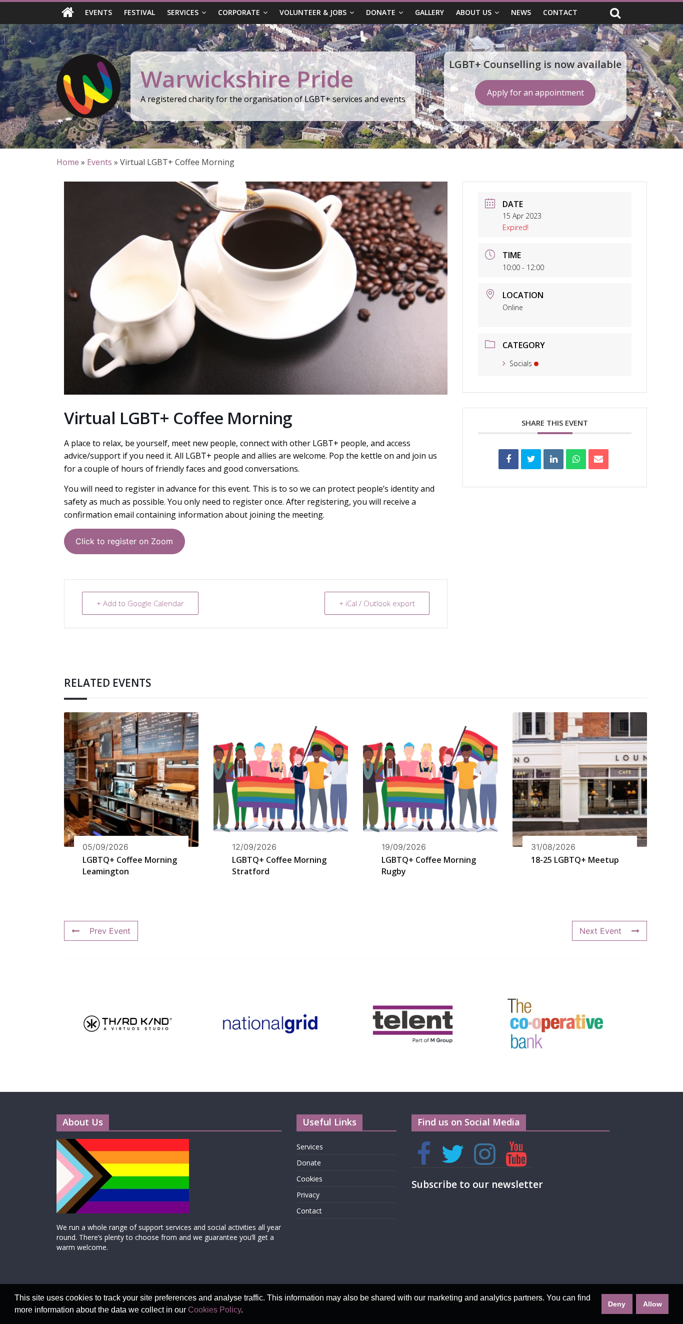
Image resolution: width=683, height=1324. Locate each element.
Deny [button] (617, 1304)
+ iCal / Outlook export (377, 603)
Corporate (239, 12)
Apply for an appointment (535, 92)
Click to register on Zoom (124, 541)
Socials (521, 363)
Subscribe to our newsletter (477, 1184)
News (521, 12)
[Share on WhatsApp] (576, 459)
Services (182, 12)
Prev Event (110, 931)
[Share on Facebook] (508, 459)
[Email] (598, 459)
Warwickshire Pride (247, 78)
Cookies (309, 1178)
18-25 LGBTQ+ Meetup (575, 859)
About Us (474, 12)
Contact (560, 12)
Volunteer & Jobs (313, 12)
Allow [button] (652, 1304)
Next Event (601, 931)
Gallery (429, 12)
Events (98, 12)
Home (67, 162)
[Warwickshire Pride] (67, 13)
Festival (139, 12)
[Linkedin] (554, 459)
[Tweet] (531, 459)
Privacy (308, 1194)
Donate (381, 12)
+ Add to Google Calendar (140, 603)
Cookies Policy (214, 1309)
